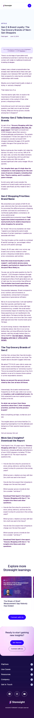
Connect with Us (17, 617)
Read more (22, 50)
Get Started (17, 642)
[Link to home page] (7, 6)
